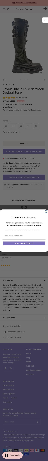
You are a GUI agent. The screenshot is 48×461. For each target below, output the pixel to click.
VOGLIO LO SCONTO (24, 243)
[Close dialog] (46, 211)
